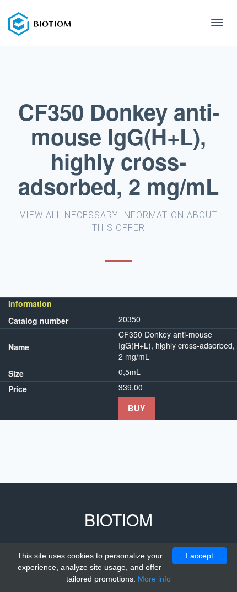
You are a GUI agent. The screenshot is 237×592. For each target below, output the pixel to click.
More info (154, 578)
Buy (137, 408)
